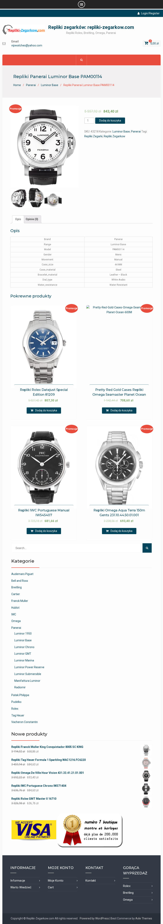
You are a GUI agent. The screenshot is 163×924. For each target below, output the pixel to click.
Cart (51, 887)
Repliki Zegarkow (114, 136)
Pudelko (16, 701)
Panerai (31, 85)
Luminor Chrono (24, 647)
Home (17, 85)
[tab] (18, 219)
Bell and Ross (19, 580)
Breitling (16, 587)
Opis (18, 219)
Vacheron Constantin (24, 722)
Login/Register (150, 13)
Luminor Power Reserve (29, 667)
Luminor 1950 (23, 633)
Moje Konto (55, 880)
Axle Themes (143, 918)
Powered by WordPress (94, 918)
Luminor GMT (22, 653)
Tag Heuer (17, 715)
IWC (13, 614)
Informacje (17, 880)
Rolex (14, 708)
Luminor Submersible (27, 674)
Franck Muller (19, 600)
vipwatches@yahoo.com (26, 45)
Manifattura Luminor (27, 680)
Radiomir (20, 687)
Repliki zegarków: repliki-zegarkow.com (91, 27)
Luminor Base (49, 85)
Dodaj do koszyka (110, 120)
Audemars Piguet (22, 574)
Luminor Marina (24, 660)
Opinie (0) (32, 219)
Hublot (15, 607)
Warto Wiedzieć (20, 887)
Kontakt (90, 880)
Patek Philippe (20, 695)
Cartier (15, 594)
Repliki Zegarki (93, 136)
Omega (16, 621)
